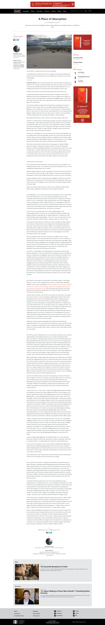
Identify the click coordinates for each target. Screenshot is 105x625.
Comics (53, 11)
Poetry (59, 11)
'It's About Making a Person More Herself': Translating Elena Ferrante (65, 592)
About (15, 611)
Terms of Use (36, 615)
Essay (42, 564)
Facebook (88, 11)
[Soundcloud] (55, 615)
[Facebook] (14, 40)
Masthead (35, 611)
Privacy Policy (36, 613)
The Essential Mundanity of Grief (54, 566)
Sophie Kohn (76, 59)
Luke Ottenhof (81, 73)
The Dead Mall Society (84, 76)
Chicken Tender (77, 62)
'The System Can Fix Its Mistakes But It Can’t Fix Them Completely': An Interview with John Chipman (18, 65)
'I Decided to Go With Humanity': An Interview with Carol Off (19, 63)
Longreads (26, 11)
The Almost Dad (78, 58)
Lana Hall (80, 78)
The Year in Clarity (16, 68)
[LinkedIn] (18, 40)
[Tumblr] (73, 613)
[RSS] (73, 615)
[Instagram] (55, 613)
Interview (43, 589)
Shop (64, 11)
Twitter (90, 11)
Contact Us (17, 613)
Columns (46, 11)
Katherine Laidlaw (53, 22)
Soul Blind (80, 81)
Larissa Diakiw (81, 82)
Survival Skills (18, 36)
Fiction (33, 11)
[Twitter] (16, 40)
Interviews (39, 11)
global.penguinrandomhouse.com (79, 621)
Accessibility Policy (19, 615)
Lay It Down (81, 72)
